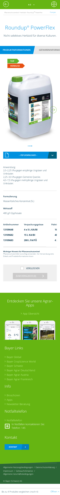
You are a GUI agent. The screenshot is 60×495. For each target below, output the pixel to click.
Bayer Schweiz (15, 365)
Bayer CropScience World (21, 361)
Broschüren (13, 395)
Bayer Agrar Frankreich (20, 379)
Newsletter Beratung (18, 404)
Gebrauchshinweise (24, 471)
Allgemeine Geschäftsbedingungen (18, 474)
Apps (9, 399)
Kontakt (13, 447)
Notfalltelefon (14, 420)
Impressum (8, 471)
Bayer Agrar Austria (18, 374)
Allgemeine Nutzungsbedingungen (18, 467)
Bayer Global (14, 357)
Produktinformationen (17, 49)
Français (53, 12)
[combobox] (30, 155)
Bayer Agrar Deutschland (21, 370)
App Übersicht (31, 313)
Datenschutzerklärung (45, 467)
